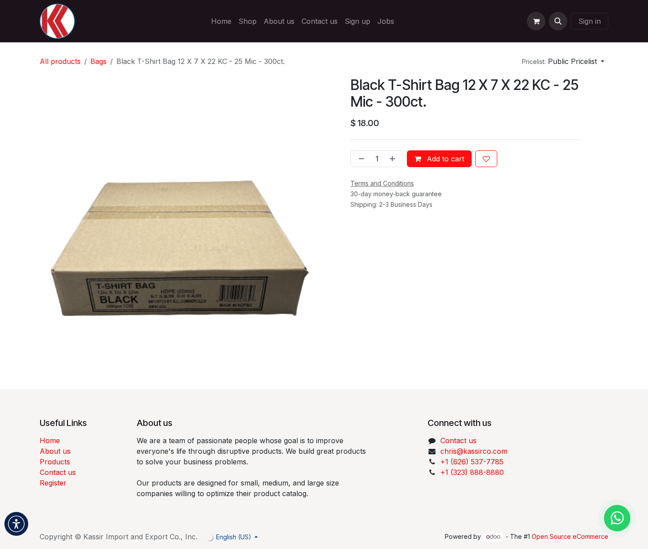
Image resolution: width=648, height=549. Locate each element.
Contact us (58, 472)
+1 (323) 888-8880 (472, 472)
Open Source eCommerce (570, 536)
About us (55, 451)
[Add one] (394, 159)
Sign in (589, 21)
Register (53, 482)
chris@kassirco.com (475, 451)
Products (55, 461)
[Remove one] (360, 159)
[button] (558, 21)
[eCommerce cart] (536, 21)
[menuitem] (221, 21)
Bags (98, 61)
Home (50, 440)
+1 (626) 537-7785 (471, 461)
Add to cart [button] (444, 158)
